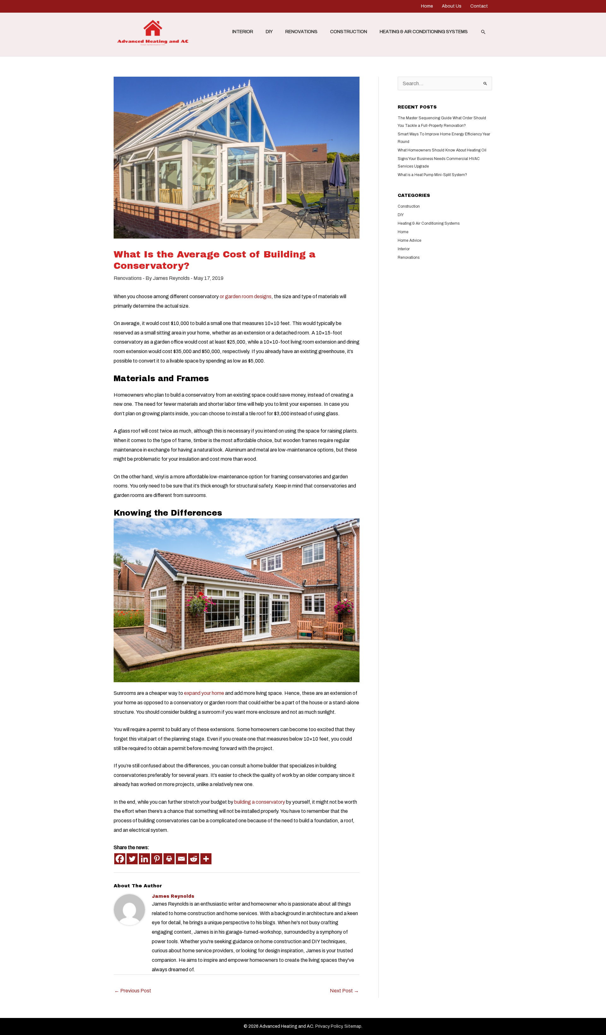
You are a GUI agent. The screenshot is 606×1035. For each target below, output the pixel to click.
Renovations (301, 31)
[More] (205, 858)
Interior (242, 31)
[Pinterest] (156, 858)
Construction (348, 31)
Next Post (344, 990)
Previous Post (132, 990)
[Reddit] (193, 858)
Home (427, 6)
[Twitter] (132, 858)
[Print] (169, 858)
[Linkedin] (144, 858)
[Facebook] (119, 858)
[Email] (181, 858)
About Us (451, 6)
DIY (269, 31)
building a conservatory (259, 802)
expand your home (203, 693)
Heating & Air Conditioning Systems (424, 31)
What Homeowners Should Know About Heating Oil (442, 150)
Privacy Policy (328, 1026)
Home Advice (409, 240)
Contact (479, 6)
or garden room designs (245, 296)
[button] (483, 32)
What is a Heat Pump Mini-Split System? (432, 175)
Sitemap (352, 1026)
